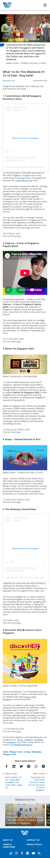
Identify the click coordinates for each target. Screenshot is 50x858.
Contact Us (33, 840)
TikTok (20, 739)
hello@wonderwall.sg (22, 744)
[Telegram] (27, 853)
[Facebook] (22, 853)
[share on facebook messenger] (43, 766)
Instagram (38, 739)
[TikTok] (11, 853)
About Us (8, 840)
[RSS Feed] (39, 853)
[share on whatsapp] (36, 766)
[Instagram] (16, 853)
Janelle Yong (10, 80)
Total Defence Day (23, 180)
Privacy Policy (34, 844)
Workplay (36, 751)
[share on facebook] (6, 766)
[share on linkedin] (14, 766)
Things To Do (15, 751)
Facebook (11, 742)
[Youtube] (33, 853)
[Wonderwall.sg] (7, 5)
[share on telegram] (29, 766)
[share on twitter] (21, 766)
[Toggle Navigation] (45, 5)
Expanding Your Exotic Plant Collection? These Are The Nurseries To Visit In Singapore (36, 781)
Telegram (28, 739)
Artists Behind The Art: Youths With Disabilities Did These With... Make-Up (14, 780)
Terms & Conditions (9, 845)
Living (27, 751)
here (18, 236)
